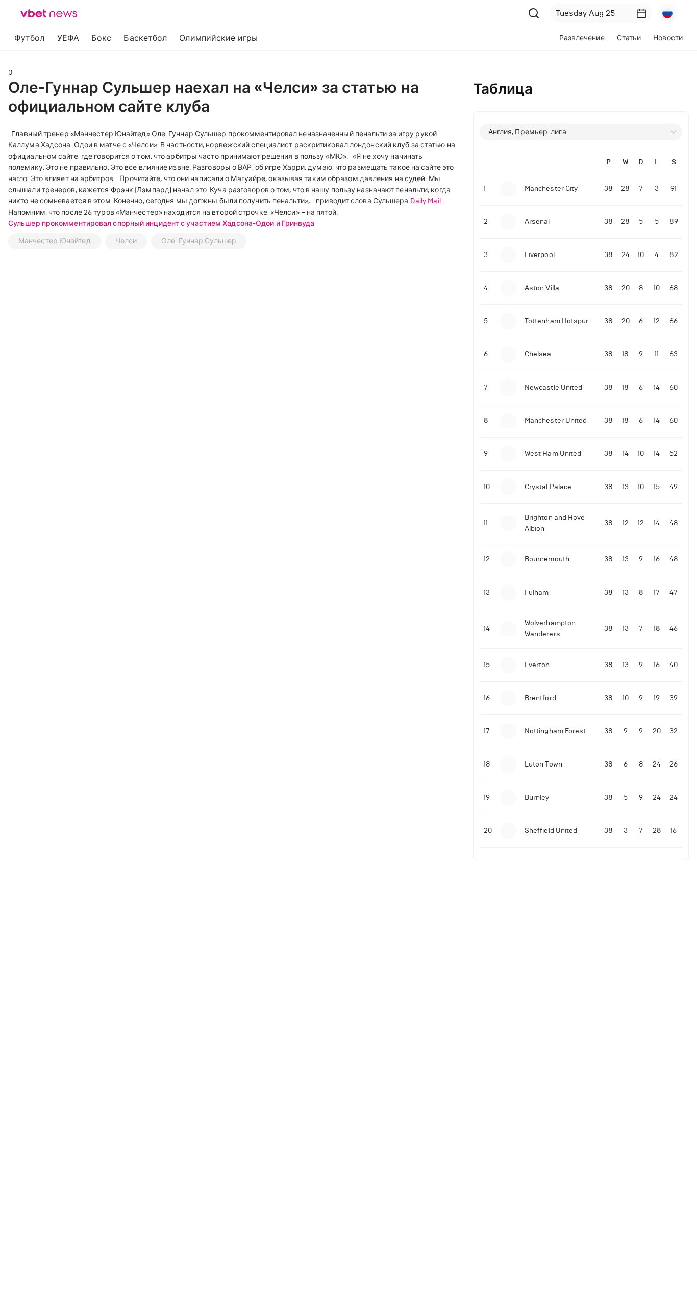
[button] (641, 13)
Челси (126, 241)
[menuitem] (29, 38)
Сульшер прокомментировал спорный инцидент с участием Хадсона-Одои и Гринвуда (161, 223)
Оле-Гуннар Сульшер (198, 241)
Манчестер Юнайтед (54, 241)
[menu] (214, 38)
